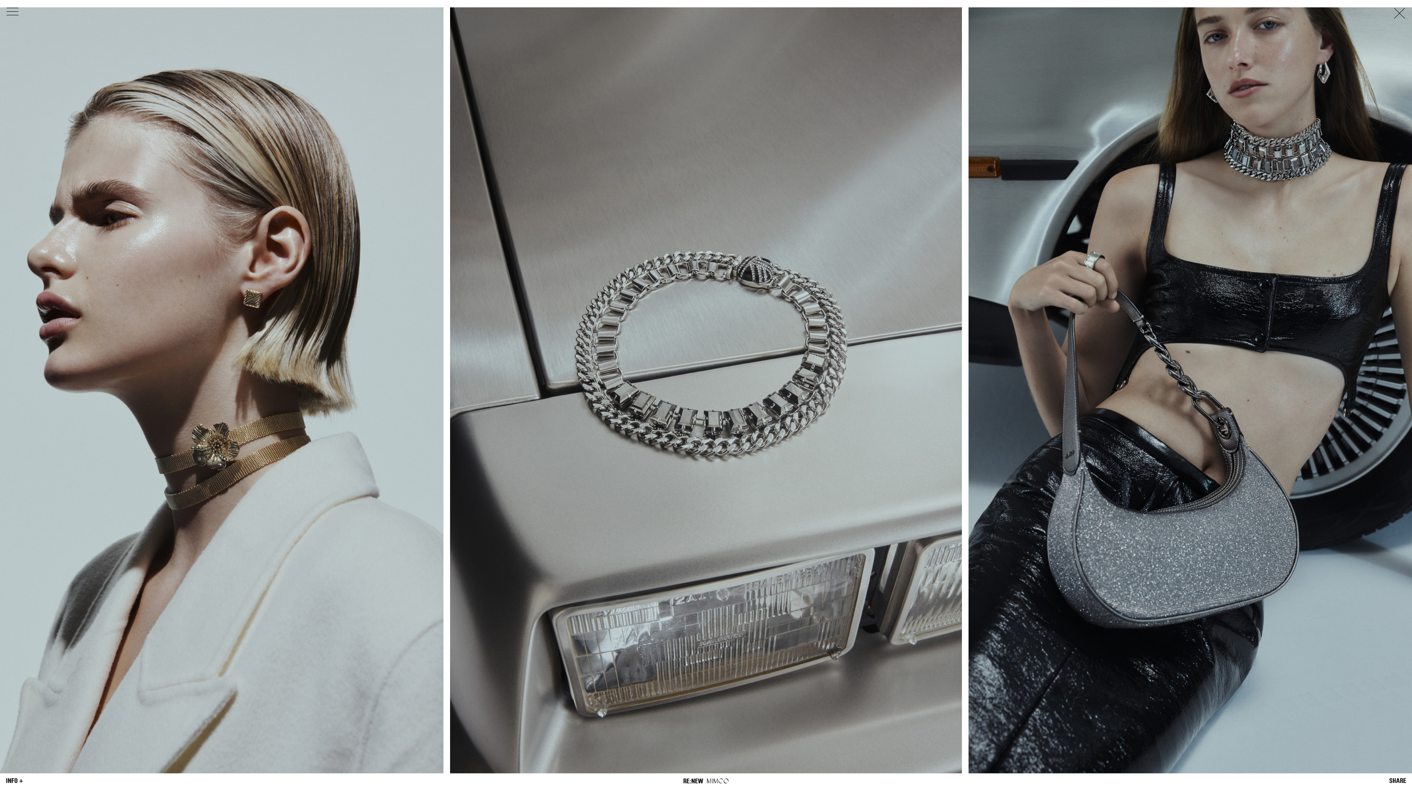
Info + (14, 781)
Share (1397, 781)
